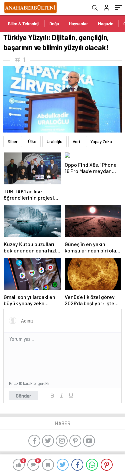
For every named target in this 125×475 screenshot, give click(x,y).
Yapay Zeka (101, 141)
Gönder (23, 396)
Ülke (32, 141)
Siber (13, 141)
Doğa (54, 23)
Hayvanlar (78, 23)
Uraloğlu (54, 141)
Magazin (105, 23)
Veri (76, 141)
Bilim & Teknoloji (23, 23)
